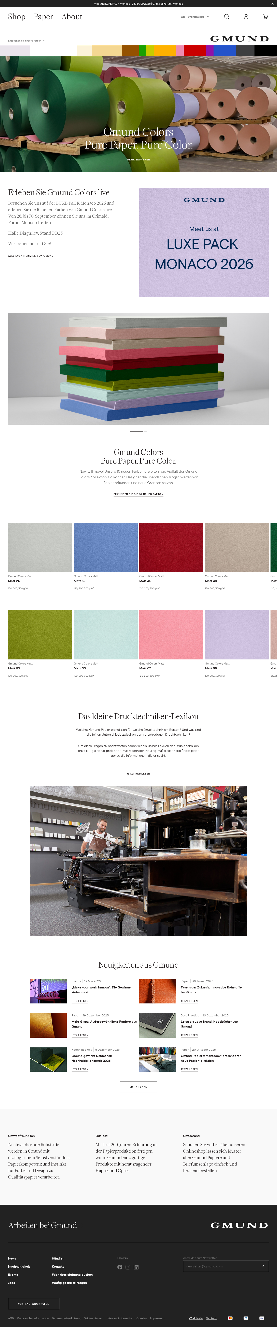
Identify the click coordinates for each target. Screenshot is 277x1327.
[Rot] (195, 50)
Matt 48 (211, 581)
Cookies (141, 1318)
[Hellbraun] (107, 50)
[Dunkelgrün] (142, 50)
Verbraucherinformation (33, 1318)
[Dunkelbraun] (130, 50)
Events (13, 1274)
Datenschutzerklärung (66, 1318)
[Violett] (210, 50)
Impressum (157, 1318)
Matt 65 (14, 668)
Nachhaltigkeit (19, 1266)
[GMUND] (239, 38)
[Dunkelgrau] (245, 50)
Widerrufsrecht (94, 1318)
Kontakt (58, 1266)
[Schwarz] (265, 50)
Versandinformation (120, 1318)
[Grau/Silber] (15, 50)
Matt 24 (14, 581)
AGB (11, 1318)
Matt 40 (145, 581)
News (12, 1258)
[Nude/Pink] (180, 50)
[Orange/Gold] (165, 50)
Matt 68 (211, 668)
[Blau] (225, 50)
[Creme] (84, 50)
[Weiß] (53, 50)
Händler (58, 1258)
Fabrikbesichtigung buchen (72, 1274)
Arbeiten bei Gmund (43, 1225)
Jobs (11, 1282)
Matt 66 (80, 668)
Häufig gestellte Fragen (69, 1282)
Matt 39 (80, 581)
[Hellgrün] (150, 50)
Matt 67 (145, 668)
